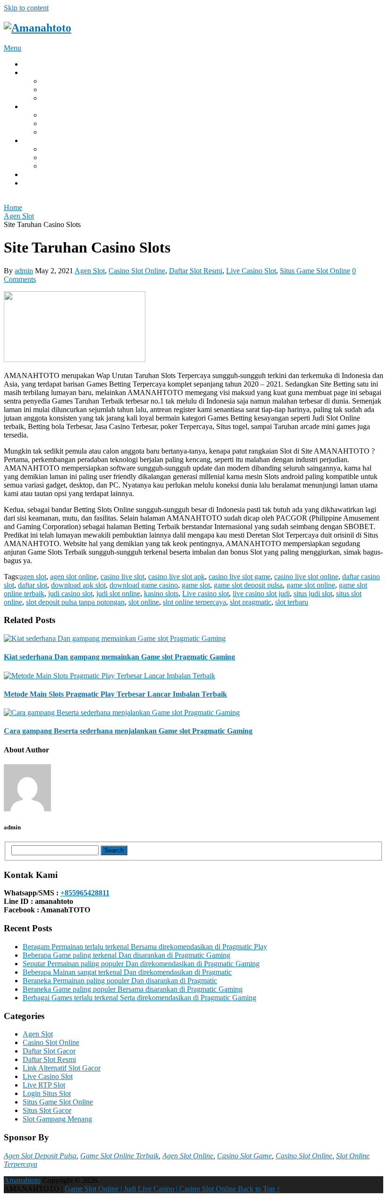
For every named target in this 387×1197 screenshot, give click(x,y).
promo (32, 140)
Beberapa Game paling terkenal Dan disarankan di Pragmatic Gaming (126, 955)
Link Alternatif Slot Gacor (62, 1068)
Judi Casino (59, 98)
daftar (31, 183)
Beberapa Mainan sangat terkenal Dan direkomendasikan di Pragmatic (127, 972)
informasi (36, 174)
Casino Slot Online (137, 271)
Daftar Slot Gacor (49, 1051)
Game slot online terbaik (78, 132)
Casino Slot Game (244, 1156)
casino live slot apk (176, 577)
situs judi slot (61, 89)
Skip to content (26, 8)
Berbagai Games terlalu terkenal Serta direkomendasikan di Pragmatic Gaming (139, 998)
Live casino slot (205, 594)
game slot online (66, 115)
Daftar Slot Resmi (195, 271)
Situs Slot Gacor (47, 1110)
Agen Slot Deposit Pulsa (40, 1156)
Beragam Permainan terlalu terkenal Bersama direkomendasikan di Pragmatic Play (145, 947)
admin (24, 271)
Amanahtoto (22, 1180)
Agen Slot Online (187, 1156)
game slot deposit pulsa (248, 585)
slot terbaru (291, 602)
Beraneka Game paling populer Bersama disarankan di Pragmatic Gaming (133, 989)
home (31, 64)
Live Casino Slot (251, 271)
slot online (143, 602)
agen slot (33, 577)
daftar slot (56, 157)
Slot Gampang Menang (57, 1119)
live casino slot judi (261, 594)
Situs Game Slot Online (315, 271)
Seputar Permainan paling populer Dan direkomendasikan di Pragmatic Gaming (141, 964)
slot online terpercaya (194, 602)
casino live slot (122, 577)
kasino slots (161, 594)
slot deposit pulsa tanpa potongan (75, 602)
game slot (56, 123)
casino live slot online (306, 577)
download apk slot (69, 166)
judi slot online (118, 594)
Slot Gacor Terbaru (70, 81)
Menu (12, 48)
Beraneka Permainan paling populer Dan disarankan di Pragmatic (120, 981)
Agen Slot (90, 271)
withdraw (37, 106)
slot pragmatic (250, 602)
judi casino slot (70, 594)
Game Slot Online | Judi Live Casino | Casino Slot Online (151, 1189)
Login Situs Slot (47, 1093)
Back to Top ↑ (259, 1189)
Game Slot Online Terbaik (119, 1156)
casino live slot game (239, 577)
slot (47, 149)
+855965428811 (84, 893)
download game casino (143, 585)
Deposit (34, 72)
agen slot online (73, 577)
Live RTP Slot (44, 1085)
